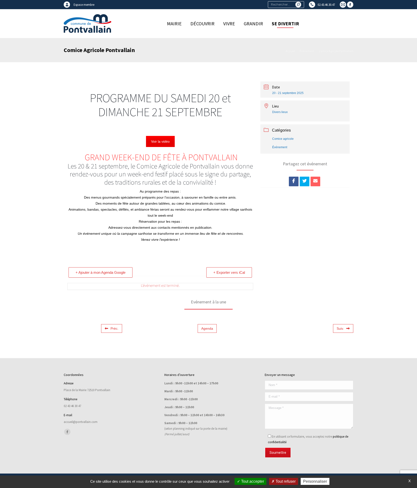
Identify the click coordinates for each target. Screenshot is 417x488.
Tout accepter (252, 481)
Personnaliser (315, 481)
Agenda (207, 328)
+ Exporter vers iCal (229, 272)
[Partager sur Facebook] (294, 181)
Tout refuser (285, 481)
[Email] (315, 181)
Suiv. (340, 328)
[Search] (298, 4)
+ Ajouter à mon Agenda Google (100, 272)
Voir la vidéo (160, 141)
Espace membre (84, 5)
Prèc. (114, 328)
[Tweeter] (304, 181)
